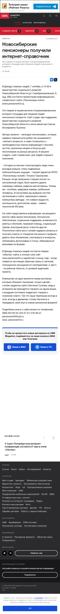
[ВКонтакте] (51, 79)
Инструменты (39, 22)
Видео (39, 501)
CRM (21, 491)
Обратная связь (45, 537)
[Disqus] (30, 395)
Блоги (14, 469)
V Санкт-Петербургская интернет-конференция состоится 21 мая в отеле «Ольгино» (26, 446)
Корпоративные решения (39, 487)
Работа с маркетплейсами (34, 511)
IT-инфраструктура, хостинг (16, 498)
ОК (30, 608)
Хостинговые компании (35, 526)
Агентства (27, 22)
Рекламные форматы (25, 537)
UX (23, 487)
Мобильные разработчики (39, 480)
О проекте (7, 537)
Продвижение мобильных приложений (20, 494)
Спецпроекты (8, 540)
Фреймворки (15, 522)
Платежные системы (12, 526)
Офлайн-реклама (10, 511)
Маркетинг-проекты (11, 484)
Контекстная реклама (12, 504)
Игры (17, 487)
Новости (47, 469)
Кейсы (22, 469)
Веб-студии (7, 480)
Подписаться (30, 575)
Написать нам (36, 553)
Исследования (34, 469)
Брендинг (20, 480)
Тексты (47, 508)
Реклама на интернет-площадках (18, 501)
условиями (38, 598)
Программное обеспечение (37, 484)
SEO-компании (9, 491)
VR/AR (44, 494)
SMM (52, 494)
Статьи (5, 469)
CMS (4, 522)
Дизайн (33, 508)
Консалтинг (7, 487)
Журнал (18, 22)
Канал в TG (46, 347)
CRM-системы (30, 522)
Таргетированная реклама (15, 508)
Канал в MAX (19, 347)
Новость (6, 38)
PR (40, 508)
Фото (28, 504)
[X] (55, 79)
